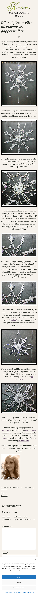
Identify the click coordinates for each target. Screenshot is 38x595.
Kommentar (7, 526)
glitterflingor (30, 430)
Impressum (30, 592)
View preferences (19, 588)
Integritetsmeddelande (19, 592)
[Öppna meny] (3, 10)
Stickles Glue (23, 440)
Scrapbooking (29, 487)
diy (6, 496)
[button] (35, 559)
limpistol (13, 320)
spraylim (6, 430)
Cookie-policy (8, 592)
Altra (3, 496)
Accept (19, 577)
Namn (5, 553)
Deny (19, 582)
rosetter (5, 438)
